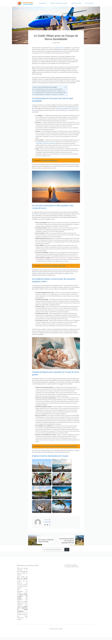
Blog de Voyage (89, 3)
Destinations (42, 3)
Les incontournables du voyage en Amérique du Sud (66, 540)
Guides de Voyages (76, 3)
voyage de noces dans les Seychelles (45, 143)
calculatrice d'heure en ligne (72, 566)
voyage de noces (59, 47)
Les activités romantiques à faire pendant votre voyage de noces (49, 91)
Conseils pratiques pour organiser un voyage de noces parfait (49, 94)
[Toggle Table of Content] (65, 87)
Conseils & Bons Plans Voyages (58, 3)
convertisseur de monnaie (71, 565)
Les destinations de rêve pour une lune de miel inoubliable (48, 89)
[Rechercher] (66, 549)
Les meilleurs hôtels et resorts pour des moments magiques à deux (50, 92)
